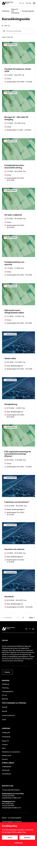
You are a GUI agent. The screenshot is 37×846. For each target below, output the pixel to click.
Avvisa (10, 837)
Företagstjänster (7, 691)
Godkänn (27, 837)
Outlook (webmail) (8, 715)
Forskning (5, 688)
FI (29, 629)
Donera (7, 672)
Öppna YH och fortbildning (15, 11)
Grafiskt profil (6, 755)
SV (20, 3)
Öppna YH (5, 741)
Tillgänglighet (6, 766)
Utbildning (5, 11)
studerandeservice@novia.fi (11, 798)
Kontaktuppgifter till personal (12, 821)
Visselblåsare (6, 774)
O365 (4, 720)
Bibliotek (5, 699)
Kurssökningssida (28, 11)
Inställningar (18, 843)
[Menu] (34, 3)
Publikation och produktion (11, 752)
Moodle (4, 711)
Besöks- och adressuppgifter (11, 818)
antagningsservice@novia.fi (11, 808)
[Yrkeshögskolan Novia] (7, 3)
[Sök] (4, 31)
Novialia (5, 759)
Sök (30, 3)
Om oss (4, 695)
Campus (5, 744)
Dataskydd (5, 770)
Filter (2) (7, 25)
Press (3, 748)
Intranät (4, 707)
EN (26, 629)
